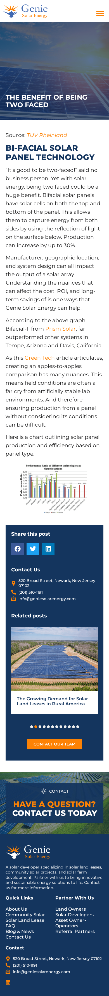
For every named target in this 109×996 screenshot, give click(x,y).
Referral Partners (75, 931)
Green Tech (40, 358)
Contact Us (18, 937)
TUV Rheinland (47, 135)
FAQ (10, 925)
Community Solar (25, 914)
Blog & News (20, 931)
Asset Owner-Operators (70, 923)
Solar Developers (74, 914)
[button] (100, 13)
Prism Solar (60, 329)
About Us (16, 909)
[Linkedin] (8, 982)
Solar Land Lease (25, 920)
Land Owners (70, 909)
